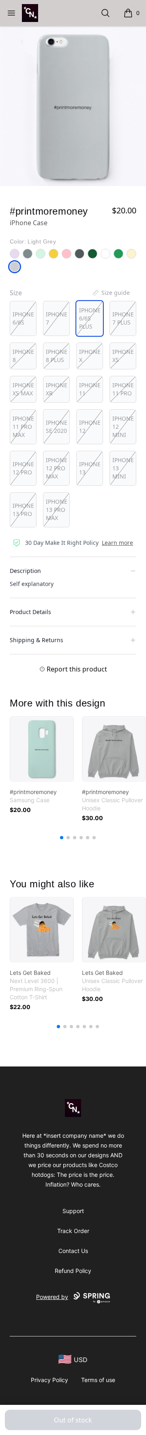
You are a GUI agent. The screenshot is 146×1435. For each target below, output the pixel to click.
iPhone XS (123, 356)
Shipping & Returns (36, 640)
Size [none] (16, 292)
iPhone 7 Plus (123, 318)
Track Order (73, 1230)
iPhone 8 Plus (56, 356)
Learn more (117, 542)
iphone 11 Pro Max (23, 427)
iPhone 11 (90, 389)
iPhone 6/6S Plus (90, 318)
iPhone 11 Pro (123, 389)
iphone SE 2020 (56, 426)
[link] (41, 749)
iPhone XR (56, 389)
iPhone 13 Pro (23, 510)
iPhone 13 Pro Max (56, 510)
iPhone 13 (90, 468)
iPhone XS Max (23, 389)
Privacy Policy (49, 1379)
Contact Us (73, 1250)
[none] (111, 293)
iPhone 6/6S (23, 318)
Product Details (30, 612)
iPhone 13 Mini (123, 468)
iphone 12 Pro (23, 468)
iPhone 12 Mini (123, 427)
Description (25, 571)
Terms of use (98, 1379)
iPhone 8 (23, 356)
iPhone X (90, 356)
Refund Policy (73, 1270)
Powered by (52, 1296)
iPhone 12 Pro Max (56, 468)
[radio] (23, 318)
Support (73, 1210)
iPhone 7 (56, 318)
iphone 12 (90, 426)
